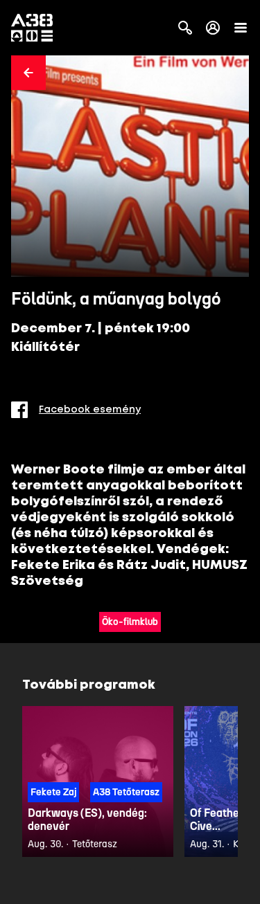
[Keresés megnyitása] (185, 27)
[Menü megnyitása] (240, 27)
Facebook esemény (90, 410)
